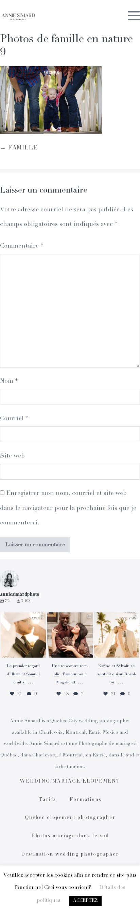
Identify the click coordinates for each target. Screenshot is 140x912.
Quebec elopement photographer (70, 818)
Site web (12, 456)
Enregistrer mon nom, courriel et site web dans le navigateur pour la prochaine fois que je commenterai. (68, 508)
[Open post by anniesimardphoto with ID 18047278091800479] (23, 635)
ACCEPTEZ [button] (85, 901)
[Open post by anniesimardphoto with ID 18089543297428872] (116, 635)
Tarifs (47, 800)
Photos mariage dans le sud (70, 836)
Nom (9, 381)
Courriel (14, 419)
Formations (86, 800)
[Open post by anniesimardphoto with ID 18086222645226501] (69, 635)
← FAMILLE (18, 148)
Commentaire (21, 246)
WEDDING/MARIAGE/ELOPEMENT (70, 781)
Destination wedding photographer (70, 854)
